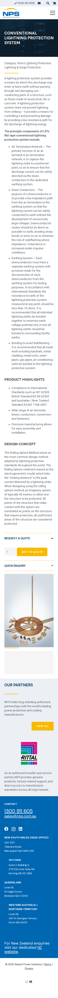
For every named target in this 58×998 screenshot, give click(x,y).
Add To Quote (32, 552)
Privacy (29, 968)
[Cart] (54, 3)
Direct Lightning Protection (34, 63)
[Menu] (53, 13)
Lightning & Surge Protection (22, 67)
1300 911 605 (18, 811)
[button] (48, 3)
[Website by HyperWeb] (30, 981)
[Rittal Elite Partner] (29, 753)
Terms (47, 964)
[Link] (39, 3)
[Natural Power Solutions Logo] (11, 13)
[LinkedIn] (20, 829)
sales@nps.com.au (20, 816)
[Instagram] (13, 829)
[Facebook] (6, 829)
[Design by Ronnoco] (27, 981)
